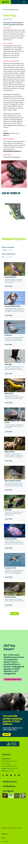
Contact (6, 754)
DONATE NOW (6, 734)
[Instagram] (3, 775)
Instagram (8, 791)
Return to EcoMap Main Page (11, 9)
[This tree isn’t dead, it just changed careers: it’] (5, 795)
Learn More (8, 286)
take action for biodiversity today (13, 679)
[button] (17, 211)
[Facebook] (7, 775)
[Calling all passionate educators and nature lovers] (11, 795)
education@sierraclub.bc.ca (12, 151)
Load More (14, 614)
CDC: (4, 135)
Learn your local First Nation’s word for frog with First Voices (13, 24)
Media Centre (10, 782)
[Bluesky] (11, 775)
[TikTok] (15, 775)
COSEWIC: (6, 133)
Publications (9, 786)
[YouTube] (19, 775)
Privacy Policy (4, 834)
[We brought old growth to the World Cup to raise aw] (23, 795)
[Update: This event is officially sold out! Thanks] (17, 795)
